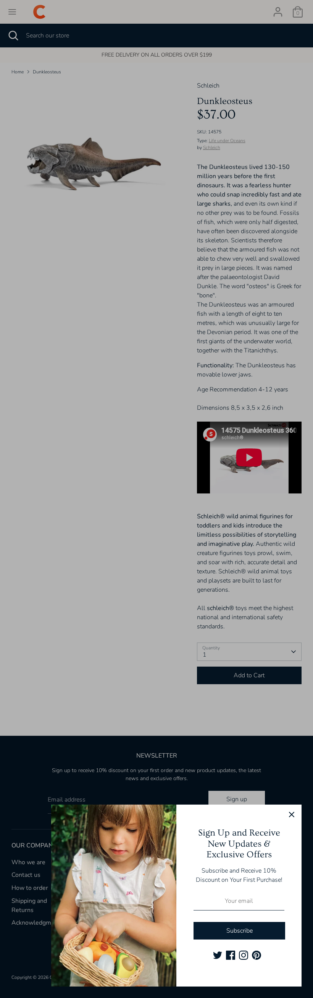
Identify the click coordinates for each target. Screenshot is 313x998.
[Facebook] (230, 955)
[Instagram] (243, 955)
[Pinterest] (256, 955)
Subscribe (239, 931)
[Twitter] (217, 955)
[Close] (291, 814)
